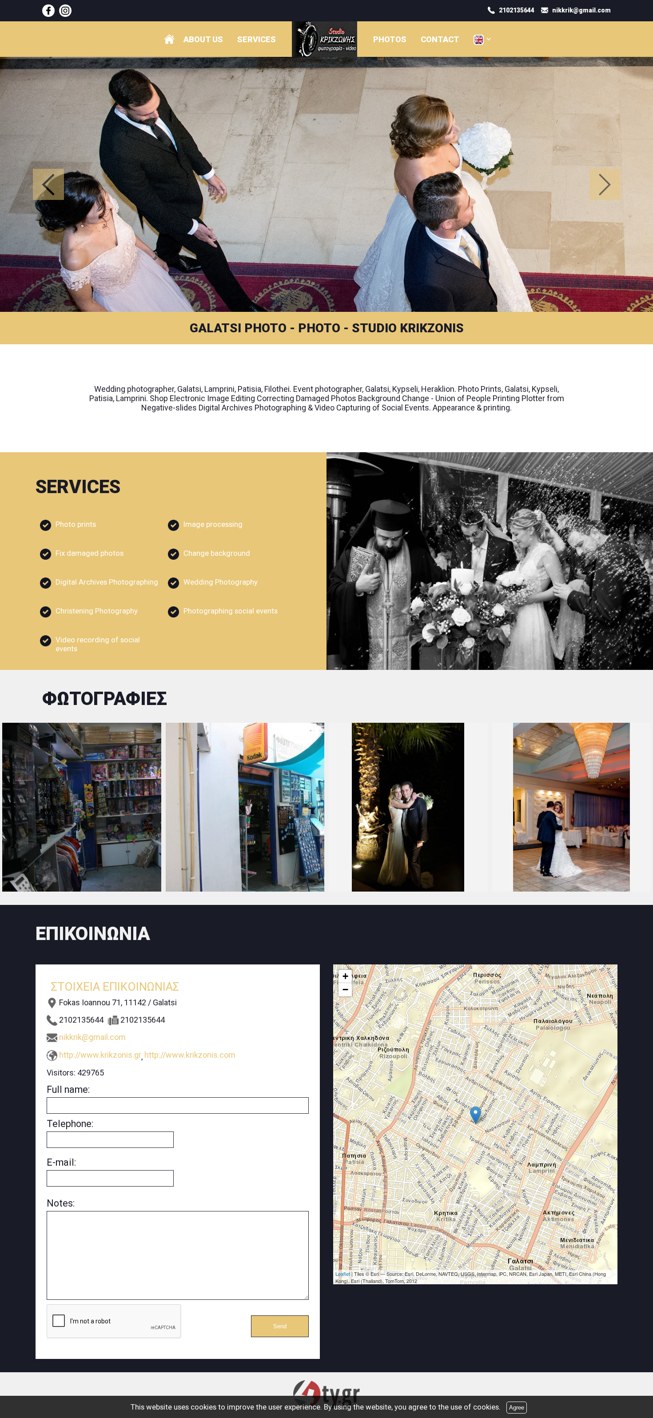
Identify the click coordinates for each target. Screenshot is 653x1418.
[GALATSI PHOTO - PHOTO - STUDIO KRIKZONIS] (48, 11)
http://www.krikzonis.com (189, 1055)
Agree (516, 1407)
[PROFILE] (169, 39)
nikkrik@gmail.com (92, 1037)
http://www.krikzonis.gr (100, 1055)
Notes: (61, 1203)
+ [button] (345, 976)
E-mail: (61, 1162)
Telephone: (70, 1123)
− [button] (345, 989)
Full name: (68, 1089)
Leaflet (342, 1273)
